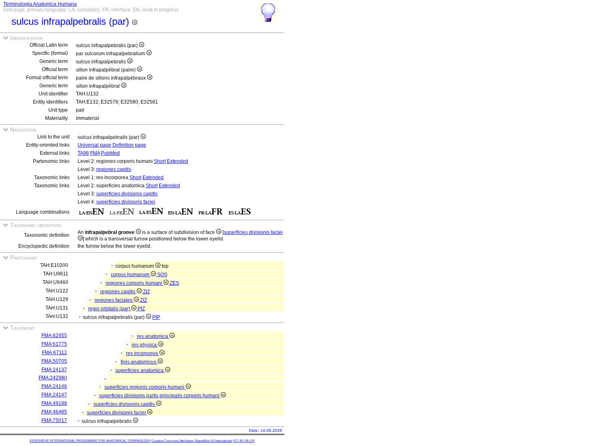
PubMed (110, 153)
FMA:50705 (54, 361)
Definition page (129, 145)
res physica (145, 345)
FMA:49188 (54, 403)
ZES (174, 283)
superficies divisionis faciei (125, 202)
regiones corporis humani (134, 283)
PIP (156, 317)
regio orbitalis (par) (109, 309)
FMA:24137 (54, 369)
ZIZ (146, 291)
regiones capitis (113, 169)
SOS (162, 274)
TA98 (83, 153)
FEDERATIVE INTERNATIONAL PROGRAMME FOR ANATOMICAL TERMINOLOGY (90, 441)
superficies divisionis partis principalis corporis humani (160, 395)
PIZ (141, 309)
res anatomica (153, 336)
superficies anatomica (140, 370)
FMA (95, 153)
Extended (177, 161)
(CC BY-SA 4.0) (244, 441)
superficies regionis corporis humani (145, 387)
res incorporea (142, 353)
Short (160, 161)
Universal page (94, 145)
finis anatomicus (139, 362)
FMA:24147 (54, 395)
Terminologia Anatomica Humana (40, 4)
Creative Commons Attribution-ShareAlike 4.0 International (191, 441)
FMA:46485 (54, 412)
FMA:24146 (54, 386)
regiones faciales (114, 300)
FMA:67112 (54, 352)
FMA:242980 (53, 378)
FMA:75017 (54, 420)
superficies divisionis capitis (127, 194)
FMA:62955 (54, 335)
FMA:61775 (54, 344)
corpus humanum (131, 274)
